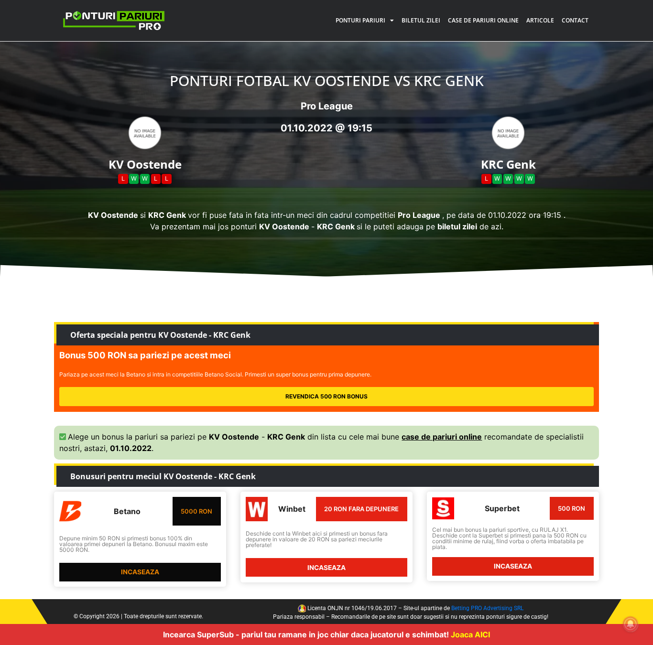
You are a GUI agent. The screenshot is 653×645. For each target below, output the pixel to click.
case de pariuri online (442, 436)
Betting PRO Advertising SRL (487, 608)
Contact (575, 20)
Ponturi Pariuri (360, 20)
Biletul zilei (421, 20)
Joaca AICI (470, 634)
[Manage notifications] (630, 624)
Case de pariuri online (483, 20)
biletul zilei (457, 226)
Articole (540, 20)
